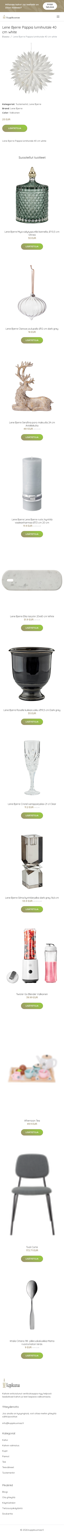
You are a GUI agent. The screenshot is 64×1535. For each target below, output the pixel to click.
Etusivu (5, 36)
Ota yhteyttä (8, 1497)
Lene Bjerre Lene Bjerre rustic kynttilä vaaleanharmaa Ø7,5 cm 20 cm (32, 521)
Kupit (4, 1451)
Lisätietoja (14, 128)
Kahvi (5, 1440)
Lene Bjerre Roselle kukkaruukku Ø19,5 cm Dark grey (32, 710)
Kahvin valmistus (10, 1445)
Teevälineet (8, 1467)
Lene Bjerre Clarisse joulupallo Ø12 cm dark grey (32, 328)
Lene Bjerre (35, 104)
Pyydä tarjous (50, 5)
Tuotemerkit (22, 104)
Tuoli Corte (32, 1247)
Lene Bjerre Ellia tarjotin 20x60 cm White (32, 616)
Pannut (5, 1456)
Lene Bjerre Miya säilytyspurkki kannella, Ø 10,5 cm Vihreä (32, 233)
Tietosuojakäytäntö (12, 1508)
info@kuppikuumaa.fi (13, 1423)
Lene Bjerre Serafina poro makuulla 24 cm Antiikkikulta (32, 424)
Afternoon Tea (32, 1120)
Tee (4, 1461)
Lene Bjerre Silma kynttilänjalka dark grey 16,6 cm (32, 897)
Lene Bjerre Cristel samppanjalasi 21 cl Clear (32, 804)
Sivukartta (7, 1513)
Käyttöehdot (8, 1502)
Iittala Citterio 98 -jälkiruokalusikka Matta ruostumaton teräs (32, 1343)
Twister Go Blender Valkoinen (32, 994)
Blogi (5, 1491)
